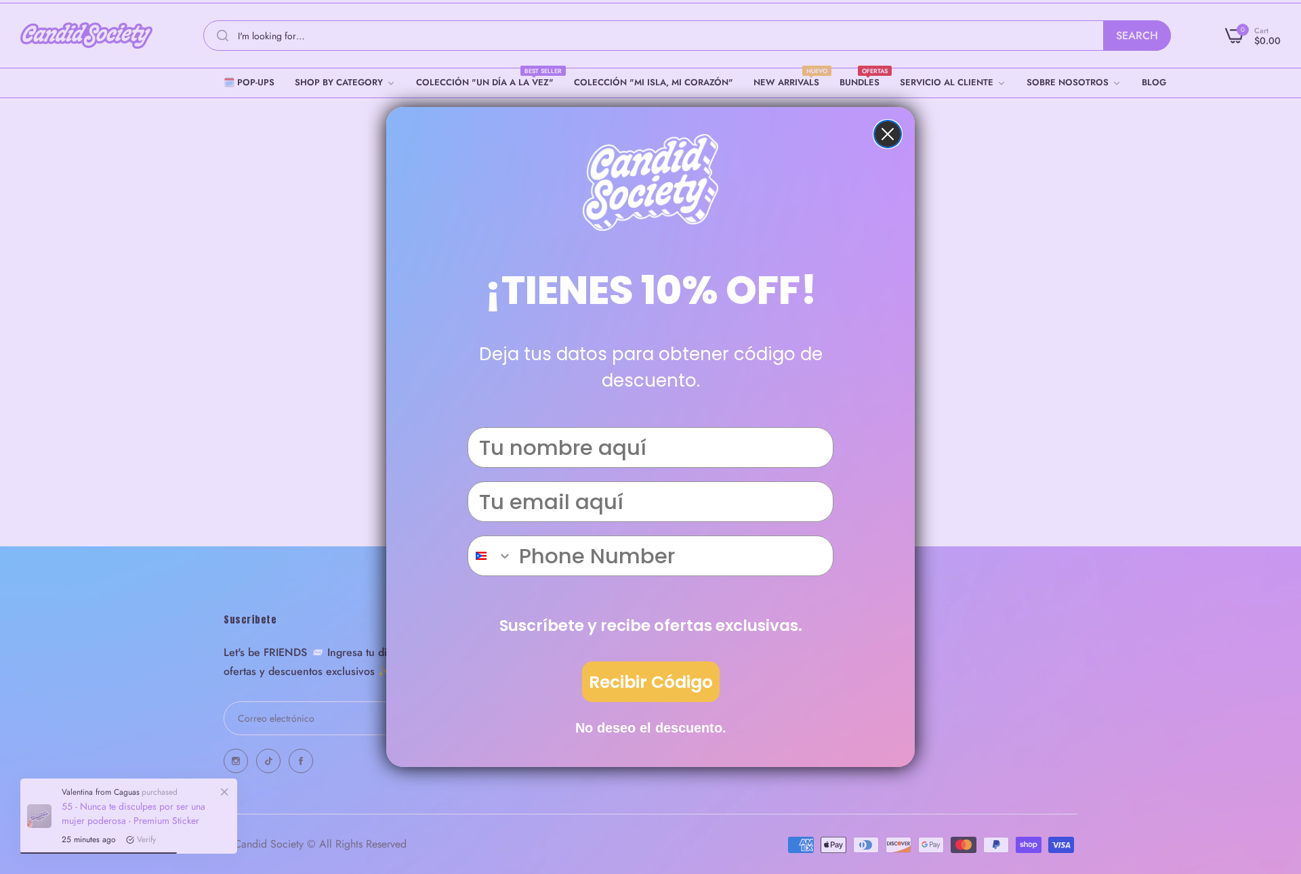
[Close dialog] (887, 134)
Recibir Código (651, 682)
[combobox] (490, 555)
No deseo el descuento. (650, 727)
